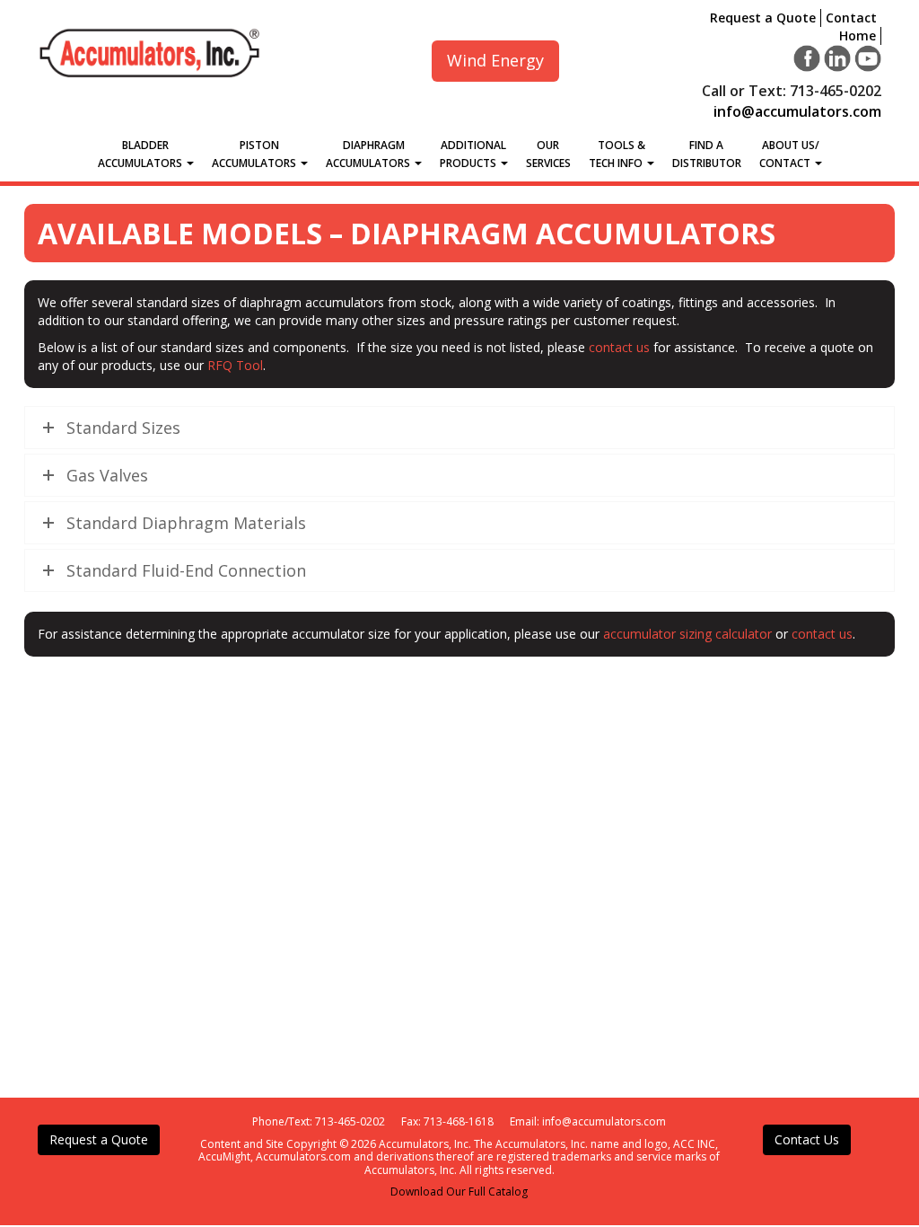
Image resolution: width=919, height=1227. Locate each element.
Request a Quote (763, 17)
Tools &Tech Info (617, 154)
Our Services (548, 154)
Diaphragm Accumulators (369, 154)
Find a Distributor (706, 154)
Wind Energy (495, 60)
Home (857, 35)
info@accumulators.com (797, 111)
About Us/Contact (789, 154)
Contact (851, 17)
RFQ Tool (235, 365)
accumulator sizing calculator (687, 633)
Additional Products (473, 154)
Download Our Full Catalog (459, 1191)
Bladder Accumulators (141, 154)
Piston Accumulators (255, 154)
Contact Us (807, 1139)
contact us (619, 347)
